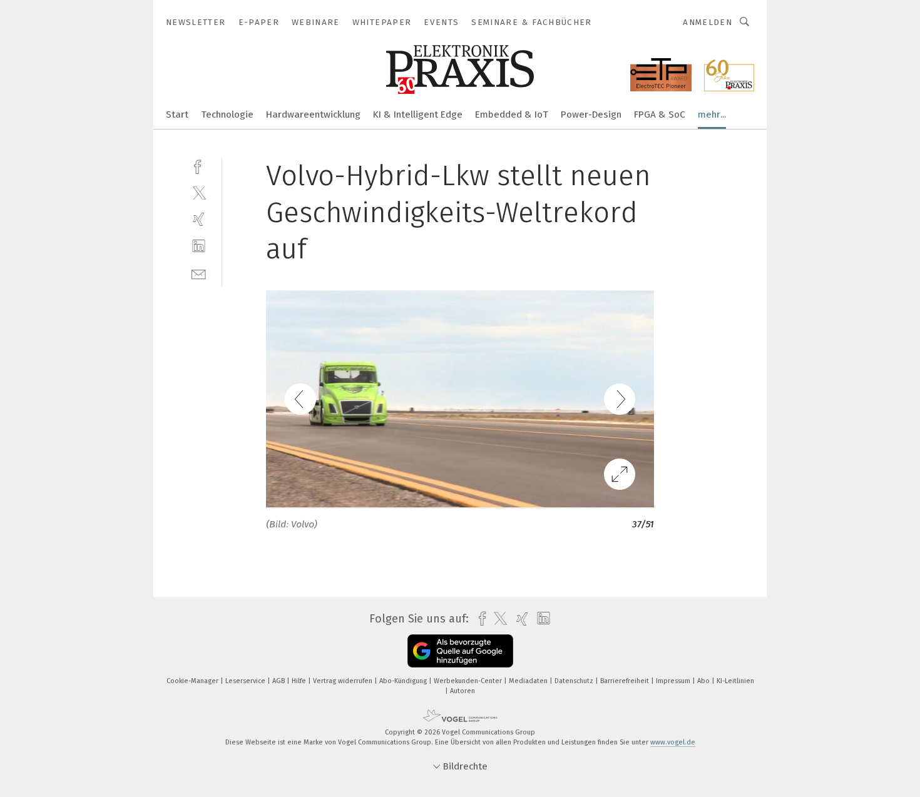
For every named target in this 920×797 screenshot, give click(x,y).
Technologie (227, 114)
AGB (279, 681)
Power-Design (591, 114)
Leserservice (246, 681)
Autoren (462, 691)
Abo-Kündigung (404, 681)
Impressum (674, 681)
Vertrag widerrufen (343, 681)
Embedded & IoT (511, 114)
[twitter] (199, 192)
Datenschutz (575, 681)
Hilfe (300, 681)
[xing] (199, 219)
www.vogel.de (672, 742)
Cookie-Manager (193, 681)
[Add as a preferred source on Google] (460, 651)
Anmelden (707, 22)
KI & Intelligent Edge (418, 114)
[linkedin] (199, 246)
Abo (704, 681)
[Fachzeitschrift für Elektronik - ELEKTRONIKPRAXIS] (177, 113)
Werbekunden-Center (469, 681)
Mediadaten (529, 681)
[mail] (199, 273)
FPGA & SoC (659, 114)
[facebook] (199, 165)
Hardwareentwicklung (313, 114)
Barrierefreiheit (625, 681)
